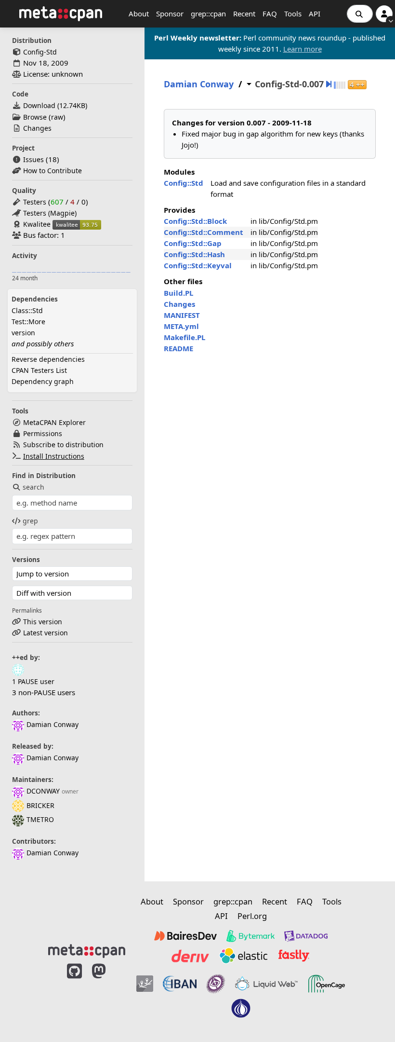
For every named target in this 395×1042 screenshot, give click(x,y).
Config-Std (40, 51)
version (23, 332)
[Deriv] (190, 955)
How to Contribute (52, 170)
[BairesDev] (185, 936)
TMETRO (40, 819)
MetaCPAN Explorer (54, 422)
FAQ (270, 13)
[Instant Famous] (215, 983)
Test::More (28, 321)
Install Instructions (53, 456)
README (178, 348)
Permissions (42, 433)
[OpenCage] (326, 983)
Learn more (302, 49)
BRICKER (40, 805)
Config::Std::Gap (193, 243)
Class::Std (27, 310)
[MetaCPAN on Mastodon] (108, 995)
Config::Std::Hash (194, 254)
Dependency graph (43, 381)
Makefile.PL (184, 337)
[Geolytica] (144, 983)
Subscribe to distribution (63, 444)
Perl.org (252, 915)
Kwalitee (37, 224)
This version (42, 621)
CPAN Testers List (39, 370)
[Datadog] (306, 936)
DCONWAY (43, 790)
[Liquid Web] (266, 983)
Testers (34, 201)
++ (357, 84)
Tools (293, 13)
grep (30, 520)
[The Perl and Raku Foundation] (240, 1008)
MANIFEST (182, 315)
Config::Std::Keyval (198, 265)
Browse (35, 117)
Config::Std (183, 183)
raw (57, 117)
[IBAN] (180, 983)
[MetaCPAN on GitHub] (74, 995)
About (139, 13)
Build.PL (178, 293)
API (314, 13)
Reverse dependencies (48, 359)
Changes (37, 128)
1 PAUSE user (33, 681)
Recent (244, 13)
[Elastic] (243, 955)
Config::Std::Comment (203, 232)
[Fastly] (294, 955)
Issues (33, 159)
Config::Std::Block (195, 221)
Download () (55, 105)
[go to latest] (328, 84)
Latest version (45, 632)
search (33, 487)
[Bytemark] (250, 936)
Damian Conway (52, 724)
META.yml (181, 326)
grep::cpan (208, 13)
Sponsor (170, 13)
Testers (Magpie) (50, 213)
